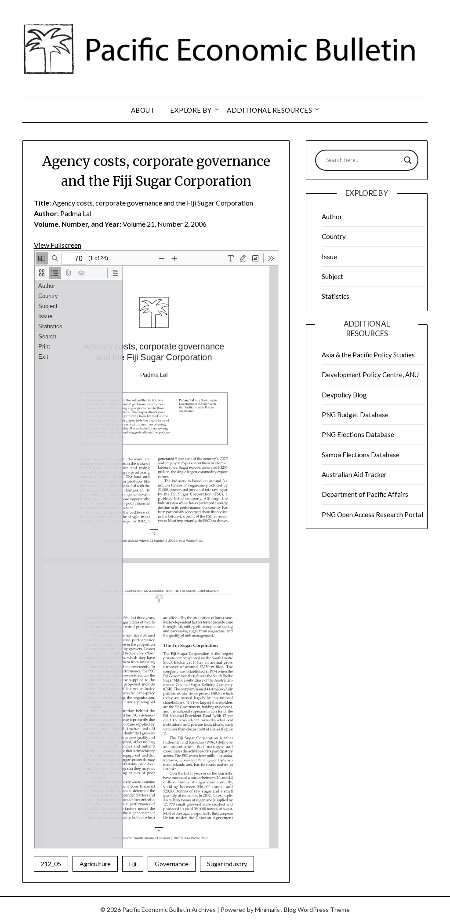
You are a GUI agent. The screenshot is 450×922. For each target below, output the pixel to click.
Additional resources (269, 110)
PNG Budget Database (355, 415)
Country (334, 236)
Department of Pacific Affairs (365, 494)
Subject (332, 276)
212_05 (51, 863)
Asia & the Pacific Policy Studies (368, 355)
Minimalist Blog (275, 909)
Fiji (132, 863)
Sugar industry (227, 863)
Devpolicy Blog (344, 395)
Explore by (190, 110)
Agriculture (95, 863)
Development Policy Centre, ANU (370, 374)
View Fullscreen (57, 245)
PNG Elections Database (358, 434)
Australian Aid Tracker (354, 474)
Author (332, 216)
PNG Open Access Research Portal (372, 514)
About (143, 110)
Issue (329, 257)
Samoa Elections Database (360, 455)
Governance (172, 863)
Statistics (335, 296)
